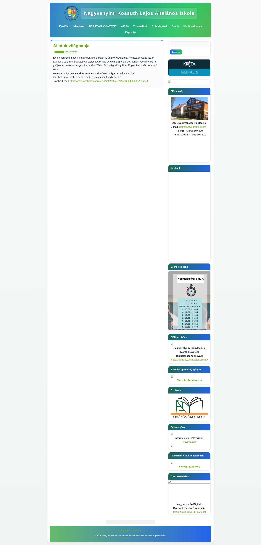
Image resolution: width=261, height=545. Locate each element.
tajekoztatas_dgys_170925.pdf (189, 512)
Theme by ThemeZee (130, 530)
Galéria (175, 26)
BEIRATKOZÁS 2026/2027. (103, 26)
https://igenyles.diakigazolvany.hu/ (189, 359)
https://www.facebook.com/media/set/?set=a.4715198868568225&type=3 (109, 81)
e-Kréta (125, 26)
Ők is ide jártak (159, 26)
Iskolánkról (79, 26)
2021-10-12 (59, 52)
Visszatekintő (140, 26)
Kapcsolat (130, 32)
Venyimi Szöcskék (189, 466)
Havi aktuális (71, 52)
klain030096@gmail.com (192, 127)
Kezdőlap (64, 26)
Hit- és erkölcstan (192, 26)
